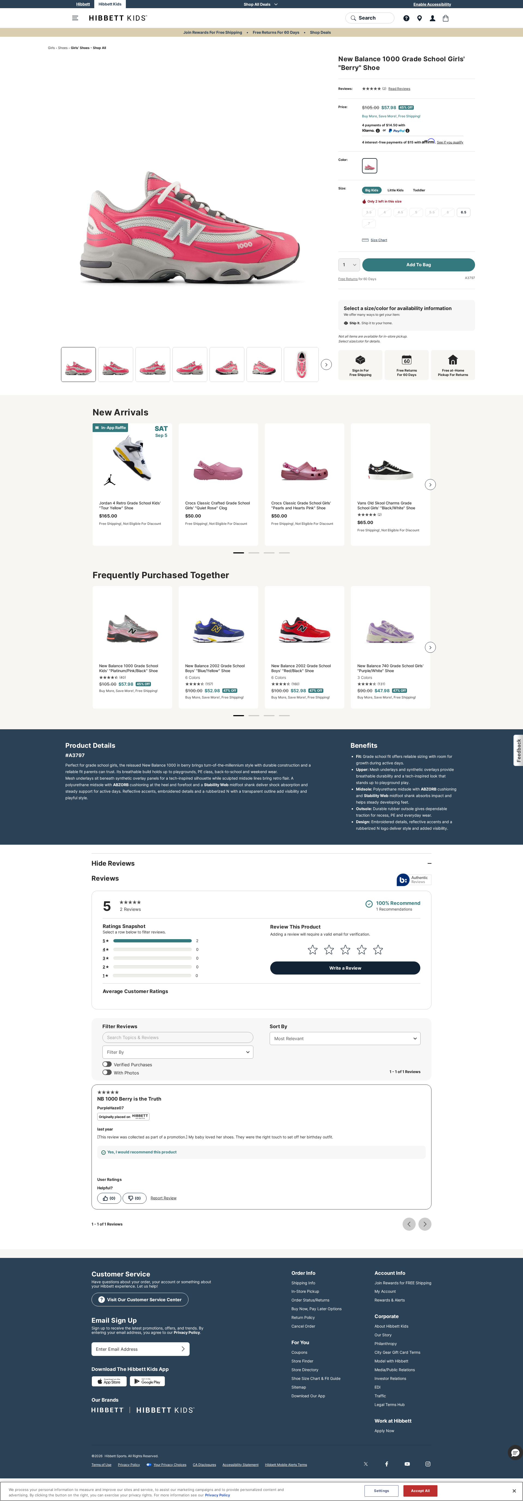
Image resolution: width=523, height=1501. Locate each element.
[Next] (326, 364)
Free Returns (348, 279)
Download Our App (308, 1395)
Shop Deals (320, 32)
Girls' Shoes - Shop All (88, 48)
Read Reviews (399, 89)
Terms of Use (101, 1465)
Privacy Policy (187, 1332)
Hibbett (83, 4)
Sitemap (298, 1387)
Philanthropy (386, 1343)
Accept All (420, 1490)
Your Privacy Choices (170, 1465)
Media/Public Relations (395, 1369)
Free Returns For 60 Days (276, 32)
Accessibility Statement (241, 1465)
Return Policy (303, 1317)
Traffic (380, 1395)
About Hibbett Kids (391, 1326)
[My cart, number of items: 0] (445, 18)
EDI (378, 1387)
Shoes (63, 48)
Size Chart (379, 240)
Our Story (383, 1334)
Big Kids (371, 190)
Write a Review (345, 968)
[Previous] (53, 364)
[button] (518, 750)
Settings (381, 1490)
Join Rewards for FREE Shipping (403, 1283)
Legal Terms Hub (390, 1404)
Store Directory (304, 1369)
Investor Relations (390, 1378)
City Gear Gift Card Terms (397, 1352)
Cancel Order (303, 1326)
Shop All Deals (257, 4)
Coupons (299, 1352)
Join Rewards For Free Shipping (212, 32)
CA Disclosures (204, 1465)
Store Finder (302, 1361)
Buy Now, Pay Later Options (316, 1308)
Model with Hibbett (391, 1361)
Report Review (164, 1198)
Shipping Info (303, 1283)
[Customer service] (406, 18)
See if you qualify (450, 142)
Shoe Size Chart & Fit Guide (315, 1378)
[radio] (369, 165)
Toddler (419, 190)
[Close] (514, 1491)
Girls (51, 48)
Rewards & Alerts (390, 1300)
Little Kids (396, 190)
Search (367, 18)
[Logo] (114, 18)
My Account (385, 1291)
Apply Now (384, 1430)
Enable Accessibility (432, 4)
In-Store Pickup (305, 1291)
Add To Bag (418, 264)
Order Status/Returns (310, 1300)
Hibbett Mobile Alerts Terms (286, 1465)
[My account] (432, 18)
